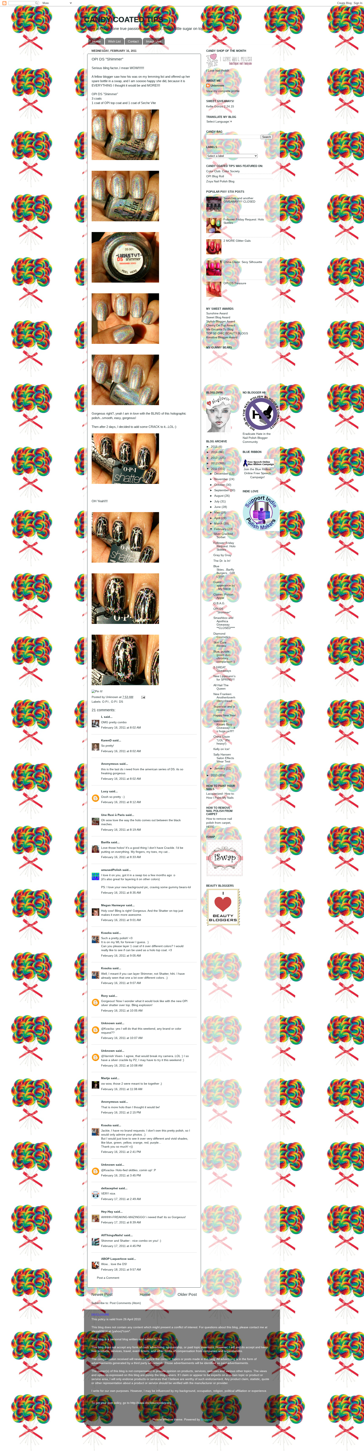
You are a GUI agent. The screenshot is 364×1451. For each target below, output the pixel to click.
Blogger (206, 1419)
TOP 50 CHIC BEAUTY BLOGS (227, 333)
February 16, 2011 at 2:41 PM (121, 1151)
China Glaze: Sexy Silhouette (242, 262)
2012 (214, 463)
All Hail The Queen (221, 687)
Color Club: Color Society (223, 171)
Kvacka (106, 932)
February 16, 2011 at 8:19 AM (121, 829)
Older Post (187, 1294)
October (220, 484)
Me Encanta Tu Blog (219, 329)
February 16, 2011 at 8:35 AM (121, 892)
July (217, 501)
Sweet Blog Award (218, 317)
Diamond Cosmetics (221, 635)
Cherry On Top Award (220, 325)
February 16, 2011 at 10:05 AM (122, 1010)
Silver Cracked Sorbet (223, 535)
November (221, 479)
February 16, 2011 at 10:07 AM (122, 1038)
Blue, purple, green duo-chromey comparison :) (224, 656)
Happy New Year (224, 715)
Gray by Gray (222, 555)
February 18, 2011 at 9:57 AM (121, 1269)
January (220, 768)
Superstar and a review (224, 708)
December (221, 473)
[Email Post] (142, 697)
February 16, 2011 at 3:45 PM (121, 1175)
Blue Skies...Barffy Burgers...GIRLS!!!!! (224, 571)
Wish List (114, 41)
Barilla (105, 842)
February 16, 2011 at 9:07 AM (121, 983)
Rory (104, 995)
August (219, 495)
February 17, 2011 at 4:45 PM (121, 1246)
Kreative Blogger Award (221, 337)
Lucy (104, 791)
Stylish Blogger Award (220, 321)
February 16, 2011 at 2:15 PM (121, 1112)
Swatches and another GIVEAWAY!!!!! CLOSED (239, 200)
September (222, 490)
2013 (214, 457)
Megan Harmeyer (113, 905)
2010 (214, 775)
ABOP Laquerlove (114, 1258)
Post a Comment (108, 1277)
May (217, 512)
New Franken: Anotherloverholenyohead (224, 697)
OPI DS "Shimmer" (222, 610)
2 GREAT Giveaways (222, 669)
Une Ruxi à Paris (113, 815)
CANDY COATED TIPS (123, 19)
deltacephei (109, 1188)
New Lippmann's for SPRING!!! (224, 678)
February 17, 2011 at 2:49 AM (121, 1199)
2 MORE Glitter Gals (237, 240)
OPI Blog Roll (215, 176)
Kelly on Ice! (221, 749)
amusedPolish (111, 870)
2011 (214, 468)
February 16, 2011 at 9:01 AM (121, 920)
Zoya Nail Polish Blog (220, 181)
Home (96, 41)
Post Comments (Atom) (125, 1303)
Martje (105, 1078)
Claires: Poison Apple (223, 596)
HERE (210, 826)
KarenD (106, 740)
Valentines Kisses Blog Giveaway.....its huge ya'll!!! (224, 726)
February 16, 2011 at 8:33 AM (121, 857)
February (220, 529)
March (218, 523)
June (218, 507)
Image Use (153, 41)
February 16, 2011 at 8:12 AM (121, 802)
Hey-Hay (107, 1211)
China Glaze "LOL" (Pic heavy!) (221, 740)
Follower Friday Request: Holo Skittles (224, 546)
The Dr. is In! (221, 560)
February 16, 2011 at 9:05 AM (121, 955)
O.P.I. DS (117, 701)
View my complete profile (223, 91)
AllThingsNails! (112, 1235)
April (217, 518)
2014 (214, 452)
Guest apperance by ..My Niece (224, 585)
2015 (214, 446)
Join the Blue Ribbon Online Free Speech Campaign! (257, 473)
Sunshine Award (217, 313)
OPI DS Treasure (234, 283)
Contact (133, 41)
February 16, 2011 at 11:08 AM (121, 1089)
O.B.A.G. (219, 603)
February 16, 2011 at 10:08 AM (122, 1065)
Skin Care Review (219, 644)
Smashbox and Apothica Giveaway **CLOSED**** (224, 623)
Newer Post (101, 1294)
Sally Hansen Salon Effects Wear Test (223, 758)
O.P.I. (105, 701)
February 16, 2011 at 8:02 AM (121, 727)
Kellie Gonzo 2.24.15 (220, 106)
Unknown (112, 697)
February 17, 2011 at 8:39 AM (121, 1222)
